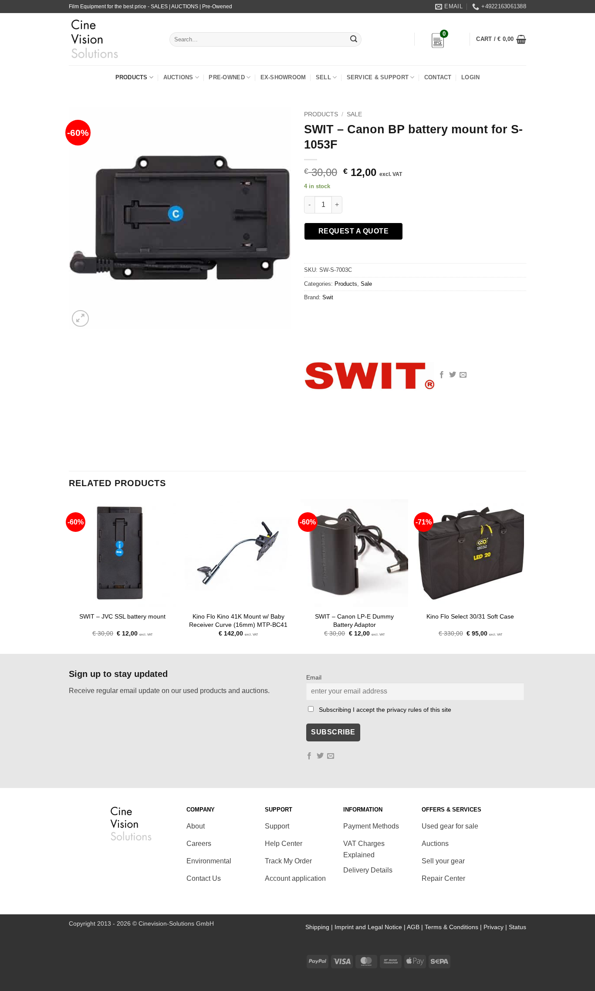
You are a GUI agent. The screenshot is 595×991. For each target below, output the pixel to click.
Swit (327, 297)
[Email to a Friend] (463, 375)
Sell (323, 77)
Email (313, 677)
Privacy (493, 926)
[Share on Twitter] (452, 375)
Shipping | (320, 926)
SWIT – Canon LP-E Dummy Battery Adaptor (354, 620)
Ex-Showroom (283, 77)
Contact (438, 77)
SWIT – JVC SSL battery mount (122, 616)
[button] (501, 39)
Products (131, 77)
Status (517, 926)
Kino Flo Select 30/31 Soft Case (470, 616)
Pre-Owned (226, 77)
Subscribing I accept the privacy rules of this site (385, 709)
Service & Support (378, 77)
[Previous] (69, 575)
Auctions (178, 77)
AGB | (416, 926)
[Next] (523, 575)
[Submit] (353, 39)
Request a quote (353, 231)
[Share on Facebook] (441, 375)
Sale (354, 114)
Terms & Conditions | (454, 926)
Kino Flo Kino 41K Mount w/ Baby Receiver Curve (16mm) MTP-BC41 (238, 620)
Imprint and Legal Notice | (371, 926)
